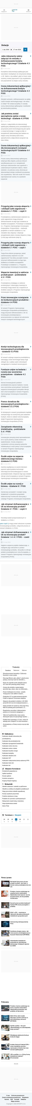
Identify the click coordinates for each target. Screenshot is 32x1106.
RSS (11, 1099)
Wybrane (24, 670)
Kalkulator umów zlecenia (9, 746)
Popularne (8, 670)
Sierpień (18, 815)
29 (24, 819)
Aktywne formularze (12, 769)
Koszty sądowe (6, 776)
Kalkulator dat (6, 765)
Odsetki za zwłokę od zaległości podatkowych (15, 789)
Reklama (23, 1099)
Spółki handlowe (7, 773)
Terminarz (9, 815)
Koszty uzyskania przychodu (10, 793)
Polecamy (5, 1002)
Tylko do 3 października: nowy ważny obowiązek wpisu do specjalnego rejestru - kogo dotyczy (15, 716)
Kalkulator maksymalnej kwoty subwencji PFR (15, 760)
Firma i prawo (6, 877)
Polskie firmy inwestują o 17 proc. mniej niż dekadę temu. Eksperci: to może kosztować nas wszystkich (15, 720)
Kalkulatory (9, 734)
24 (4, 819)
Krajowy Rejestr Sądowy (9, 780)
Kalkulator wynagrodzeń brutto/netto (12, 743)
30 (28, 819)
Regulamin (25, 1097)
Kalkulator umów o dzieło (9, 748)
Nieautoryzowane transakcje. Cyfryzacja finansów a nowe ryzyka (14, 674)
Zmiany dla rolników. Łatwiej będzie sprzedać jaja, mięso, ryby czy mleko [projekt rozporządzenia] (16, 688)
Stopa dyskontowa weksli (9, 803)
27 (16, 819)
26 (12, 819)
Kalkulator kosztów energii (10, 751)
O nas (8, 1095)
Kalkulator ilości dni (8, 763)
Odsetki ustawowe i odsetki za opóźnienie (14, 786)
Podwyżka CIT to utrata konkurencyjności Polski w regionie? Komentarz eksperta (15, 697)
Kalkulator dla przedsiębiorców (11, 741)
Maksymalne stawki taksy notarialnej (13, 801)
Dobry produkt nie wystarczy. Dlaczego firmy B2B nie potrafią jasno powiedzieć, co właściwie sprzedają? (16, 706)
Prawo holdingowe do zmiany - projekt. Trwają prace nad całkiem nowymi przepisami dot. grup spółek (14, 692)
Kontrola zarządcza (8, 778)
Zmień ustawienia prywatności (11, 1097)
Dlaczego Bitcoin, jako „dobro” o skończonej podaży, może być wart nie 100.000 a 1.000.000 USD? (16, 679)
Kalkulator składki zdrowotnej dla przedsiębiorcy (11, 737)
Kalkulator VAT (6, 758)
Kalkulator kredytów (8, 753)
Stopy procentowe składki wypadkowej (13, 791)
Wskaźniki (8, 784)
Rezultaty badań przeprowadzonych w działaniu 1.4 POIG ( (13, 519)
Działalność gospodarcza (9, 771)
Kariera (7, 1099)
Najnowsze (16, 670)
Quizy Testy (5, 806)
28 (20, 819)
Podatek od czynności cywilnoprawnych (14, 798)
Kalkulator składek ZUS (9, 755)
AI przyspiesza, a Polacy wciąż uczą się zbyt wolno (16, 725)
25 (8, 819)
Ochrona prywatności (17, 1095)
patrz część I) (4, 523)
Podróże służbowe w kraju (10, 796)
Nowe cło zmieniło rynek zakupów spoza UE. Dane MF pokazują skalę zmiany (15, 683)
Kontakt (16, 1099)
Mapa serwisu (15, 1101)
